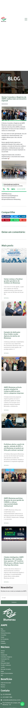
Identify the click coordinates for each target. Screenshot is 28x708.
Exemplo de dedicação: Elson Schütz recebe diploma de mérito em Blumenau (12, 335)
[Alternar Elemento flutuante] (22, 704)
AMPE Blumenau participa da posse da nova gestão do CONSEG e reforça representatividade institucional (14, 502)
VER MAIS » (6, 298)
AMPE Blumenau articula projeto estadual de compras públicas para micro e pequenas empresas (14, 390)
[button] (6, 216)
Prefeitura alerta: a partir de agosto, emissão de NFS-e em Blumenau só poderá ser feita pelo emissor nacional (14, 447)
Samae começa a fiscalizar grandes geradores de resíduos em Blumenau (13, 281)
